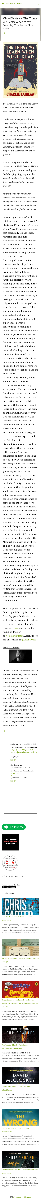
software (14, 773)
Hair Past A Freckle (14, 3)
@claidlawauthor (14, 635)
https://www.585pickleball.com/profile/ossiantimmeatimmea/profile (23, 752)
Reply (12, 760)
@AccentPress (28, 639)
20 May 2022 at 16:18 (29, 744)
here (16, 628)
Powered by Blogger (22, 1197)
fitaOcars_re (16, 765)
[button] (4, 33)
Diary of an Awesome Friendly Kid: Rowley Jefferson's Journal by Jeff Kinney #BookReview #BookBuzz (20, 1003)
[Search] (37, 3)
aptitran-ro (15, 744)
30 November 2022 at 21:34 (20, 767)
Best (12, 775)
